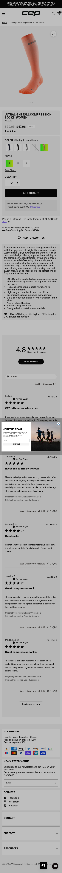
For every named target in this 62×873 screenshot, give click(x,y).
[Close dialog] (58, 423)
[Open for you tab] (43, 865)
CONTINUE (16, 444)
